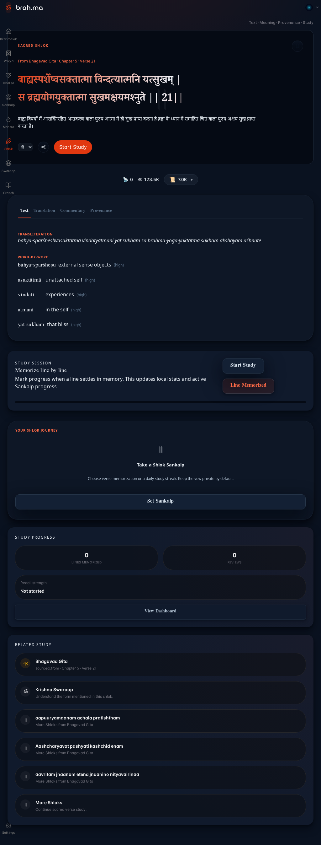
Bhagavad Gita (42, 61)
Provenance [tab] (101, 211)
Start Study (73, 147)
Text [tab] (24, 211)
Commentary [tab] (72, 211)
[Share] (43, 147)
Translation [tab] (44, 211)
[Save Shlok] (297, 46)
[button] (181, 179)
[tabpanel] (160, 276)
